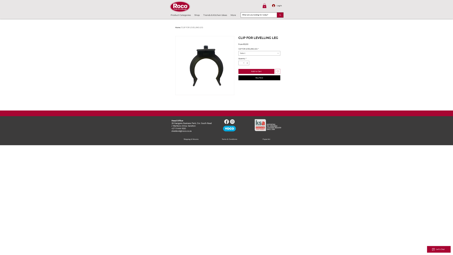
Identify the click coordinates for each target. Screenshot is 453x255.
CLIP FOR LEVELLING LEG (248, 49)
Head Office (177, 120)
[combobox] (259, 53)
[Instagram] (232, 121)
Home (177, 27)
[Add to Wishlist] (277, 71)
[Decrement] (240, 63)
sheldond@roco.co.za (181, 131)
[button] (264, 5)
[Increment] (247, 63)
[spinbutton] (244, 63)
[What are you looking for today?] (280, 15)
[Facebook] (226, 121)
